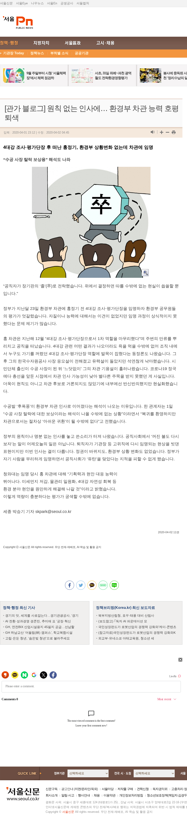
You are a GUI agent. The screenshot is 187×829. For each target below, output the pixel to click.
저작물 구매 (125, 789)
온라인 (85, 789)
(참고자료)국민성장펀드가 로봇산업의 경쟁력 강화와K (137, 632)
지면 (78, 789)
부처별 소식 (59, 53)
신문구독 (51, 789)
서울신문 (6, 3)
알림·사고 (67, 795)
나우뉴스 (37, 3)
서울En (52, 3)
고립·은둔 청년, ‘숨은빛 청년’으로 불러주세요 (37, 638)
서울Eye (22, 3)
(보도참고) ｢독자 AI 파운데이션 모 (122, 621)
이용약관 (109, 795)
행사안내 (84, 795)
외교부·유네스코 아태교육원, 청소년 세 (126, 638)
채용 (97, 795)
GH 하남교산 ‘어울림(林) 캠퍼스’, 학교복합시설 (39, 632)
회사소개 (51, 795)
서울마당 (108, 789)
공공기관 (81, 53)
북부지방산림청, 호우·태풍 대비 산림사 (126, 615)
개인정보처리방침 (131, 795)
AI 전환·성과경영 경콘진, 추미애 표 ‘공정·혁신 (38, 621)
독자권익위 (160, 789)
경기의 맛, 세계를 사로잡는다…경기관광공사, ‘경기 (41, 615)
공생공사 (66, 3)
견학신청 (143, 789)
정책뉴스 (37, 53)
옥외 (94, 789)
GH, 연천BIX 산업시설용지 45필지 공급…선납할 (39, 627)
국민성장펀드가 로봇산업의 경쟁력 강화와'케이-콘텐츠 (137, 627)
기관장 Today (13, 53)
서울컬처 (82, 3)
